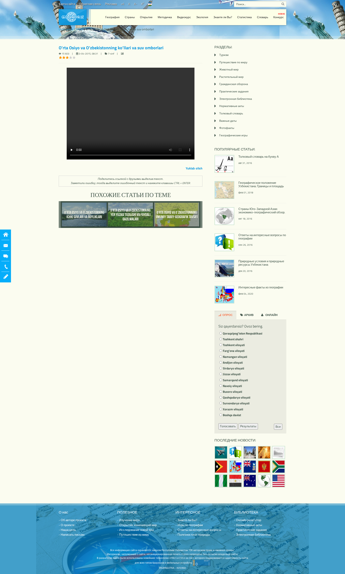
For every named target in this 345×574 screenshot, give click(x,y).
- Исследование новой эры (135, 529)
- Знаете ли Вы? (186, 520)
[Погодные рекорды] (264, 452)
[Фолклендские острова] (249, 466)
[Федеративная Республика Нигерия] (221, 480)
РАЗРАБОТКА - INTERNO (172, 568)
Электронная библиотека (235, 99)
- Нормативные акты (248, 525)
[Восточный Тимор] (221, 466)
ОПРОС (227, 315)
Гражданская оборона (233, 84)
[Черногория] (264, 466)
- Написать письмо (71, 534)
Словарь (262, 17)
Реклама (111, 4)
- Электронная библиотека (252, 534)
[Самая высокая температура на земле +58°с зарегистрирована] (278, 452)
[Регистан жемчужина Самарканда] (249, 452)
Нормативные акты (231, 106)
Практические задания (234, 91)
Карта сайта (67, 4)
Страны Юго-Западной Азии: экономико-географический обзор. (261, 211)
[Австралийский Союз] (249, 480)
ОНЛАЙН (271, 315)
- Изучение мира (128, 520)
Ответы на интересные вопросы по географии (262, 237)
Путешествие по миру (233, 62)
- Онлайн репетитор (247, 520)
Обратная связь (90, 4)
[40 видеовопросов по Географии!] (235, 452)
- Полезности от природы (192, 534)
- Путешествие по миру (133, 534)
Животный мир (229, 69)
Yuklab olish (194, 168)
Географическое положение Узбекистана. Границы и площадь (261, 184)
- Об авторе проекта (72, 520)
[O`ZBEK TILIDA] (150, 4)
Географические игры (233, 135)
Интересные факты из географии (260, 287)
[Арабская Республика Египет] (235, 480)
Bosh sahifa (66, 29)
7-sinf (79, 29)
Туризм (224, 55)
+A (122, 4)
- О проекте (66, 525)
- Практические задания (250, 529)
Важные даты (228, 121)
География (112, 17)
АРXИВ (249, 315)
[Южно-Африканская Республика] (278, 466)
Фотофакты (226, 128)
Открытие (146, 17)
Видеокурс (184, 17)
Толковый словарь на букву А (258, 156)
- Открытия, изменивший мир (137, 525)
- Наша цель (67, 529)
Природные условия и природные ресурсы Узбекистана (261, 263)
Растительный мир (231, 77)
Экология (202, 17)
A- (135, 4)
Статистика (244, 17)
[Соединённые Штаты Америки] (278, 480)
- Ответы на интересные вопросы (198, 529)
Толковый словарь (231, 113)
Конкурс (279, 16)
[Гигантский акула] (221, 452)
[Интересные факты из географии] (235, 466)
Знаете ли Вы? (222, 17)
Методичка (165, 17)
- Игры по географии (189, 525)
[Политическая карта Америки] (264, 480)
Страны (130, 17)
